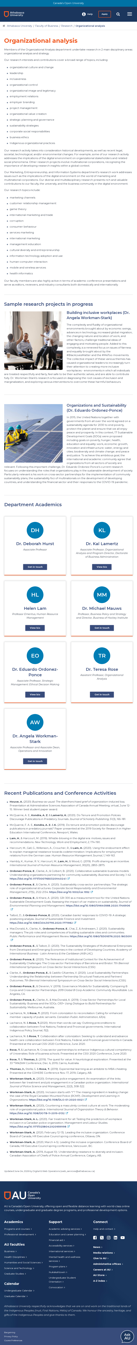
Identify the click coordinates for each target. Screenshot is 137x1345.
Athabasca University (19, 25)
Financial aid (56, 1240)
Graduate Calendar (15, 1296)
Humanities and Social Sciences (22, 1262)
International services (61, 1251)
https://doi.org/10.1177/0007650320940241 (38, 878)
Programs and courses (17, 1229)
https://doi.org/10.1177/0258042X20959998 (38, 1126)
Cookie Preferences (13, 1340)
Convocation (56, 1287)
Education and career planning (66, 1234)
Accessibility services (60, 1245)
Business (9, 1251)
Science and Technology (18, 1268)
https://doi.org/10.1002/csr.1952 (69, 892)
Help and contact (103, 1229)
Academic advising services (64, 1229)
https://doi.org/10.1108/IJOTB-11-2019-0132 (37, 1113)
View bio (102, 567)
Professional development (19, 1234)
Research (67, 25)
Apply (105, 14)
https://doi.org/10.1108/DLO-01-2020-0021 (56, 1099)
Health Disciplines (14, 1257)
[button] (87, 14)
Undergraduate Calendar (18, 1290)
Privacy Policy (11, 1336)
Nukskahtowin (57, 1272)
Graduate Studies (14, 1273)
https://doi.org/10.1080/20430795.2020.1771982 (41, 922)
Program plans (57, 1266)
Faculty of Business (46, 25)
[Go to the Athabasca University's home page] (15, 14)
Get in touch (35, 567)
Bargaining (9, 1332)
